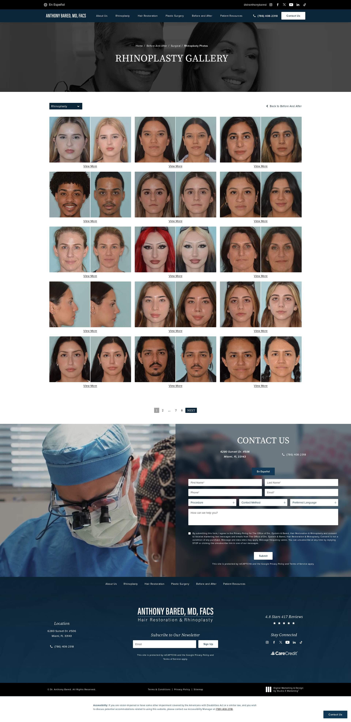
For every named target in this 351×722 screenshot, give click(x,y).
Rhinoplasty (123, 16)
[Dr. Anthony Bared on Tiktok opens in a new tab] (304, 4)
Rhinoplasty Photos (196, 46)
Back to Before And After (285, 106)
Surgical (176, 46)
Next (191, 410)
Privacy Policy (277, 563)
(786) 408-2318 (296, 454)
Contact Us (293, 16)
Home (139, 46)
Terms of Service (298, 563)
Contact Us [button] (335, 714)
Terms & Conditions (159, 689)
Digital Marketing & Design (288, 689)
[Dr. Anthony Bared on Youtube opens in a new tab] (291, 4)
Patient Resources (231, 16)
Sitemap (198, 689)
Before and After (202, 16)
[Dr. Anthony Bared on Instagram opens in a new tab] (270, 4)
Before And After (157, 46)
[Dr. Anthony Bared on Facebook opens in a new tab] (277, 4)
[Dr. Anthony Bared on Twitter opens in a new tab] (284, 4)
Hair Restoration (148, 16)
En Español (263, 471)
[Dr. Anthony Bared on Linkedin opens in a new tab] (297, 4)
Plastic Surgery (175, 16)
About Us (101, 16)
